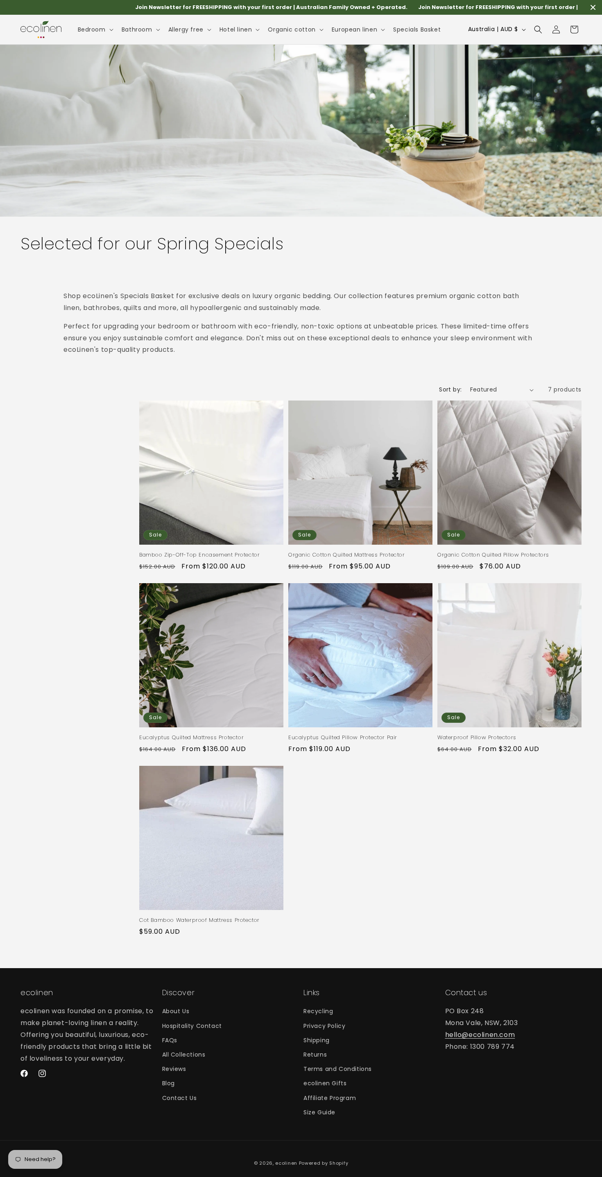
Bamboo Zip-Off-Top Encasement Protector (199, 555)
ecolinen (286, 1163)
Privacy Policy (324, 1025)
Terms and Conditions (337, 1069)
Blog (168, 1083)
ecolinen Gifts (324, 1083)
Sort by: (450, 389)
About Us (176, 1011)
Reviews (174, 1069)
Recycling (318, 1011)
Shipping (316, 1040)
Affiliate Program (329, 1097)
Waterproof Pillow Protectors (476, 737)
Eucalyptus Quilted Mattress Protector (191, 737)
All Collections (184, 1054)
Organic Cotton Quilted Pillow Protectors (493, 555)
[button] (95, 29)
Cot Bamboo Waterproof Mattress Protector (199, 920)
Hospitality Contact (192, 1025)
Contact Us (179, 1097)
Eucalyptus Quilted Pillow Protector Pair (342, 737)
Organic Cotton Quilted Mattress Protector (346, 555)
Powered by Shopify (324, 1163)
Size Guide (319, 1112)
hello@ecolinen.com (480, 1034)
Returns (315, 1054)
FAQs (169, 1040)
